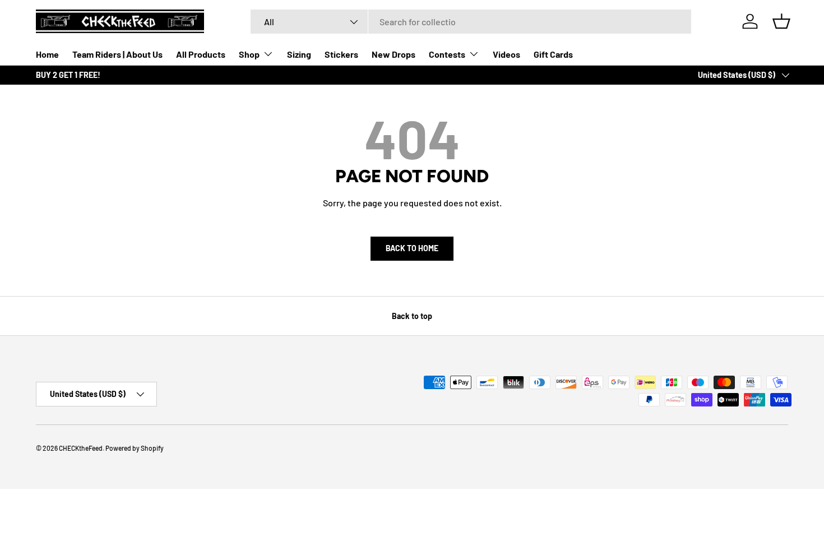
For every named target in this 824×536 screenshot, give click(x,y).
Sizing (299, 54)
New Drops (393, 54)
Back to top (412, 316)
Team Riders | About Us (117, 54)
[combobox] (471, 22)
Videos (506, 54)
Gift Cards (553, 54)
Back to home (412, 248)
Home (47, 54)
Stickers (341, 54)
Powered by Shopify (134, 448)
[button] (781, 21)
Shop (249, 54)
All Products (200, 54)
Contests (447, 54)
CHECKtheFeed (81, 448)
